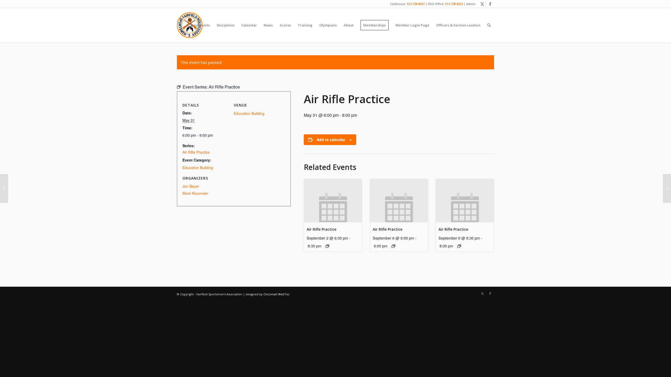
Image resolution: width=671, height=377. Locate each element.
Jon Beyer (190, 186)
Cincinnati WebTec (276, 294)
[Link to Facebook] (490, 4)
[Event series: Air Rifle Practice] (327, 246)
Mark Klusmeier (195, 193)
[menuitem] (198, 25)
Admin (470, 4)
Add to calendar (331, 139)
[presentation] (333, 200)
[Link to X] (482, 4)
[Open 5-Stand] (4, 188)
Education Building (197, 167)
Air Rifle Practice (321, 229)
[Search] (489, 25)
